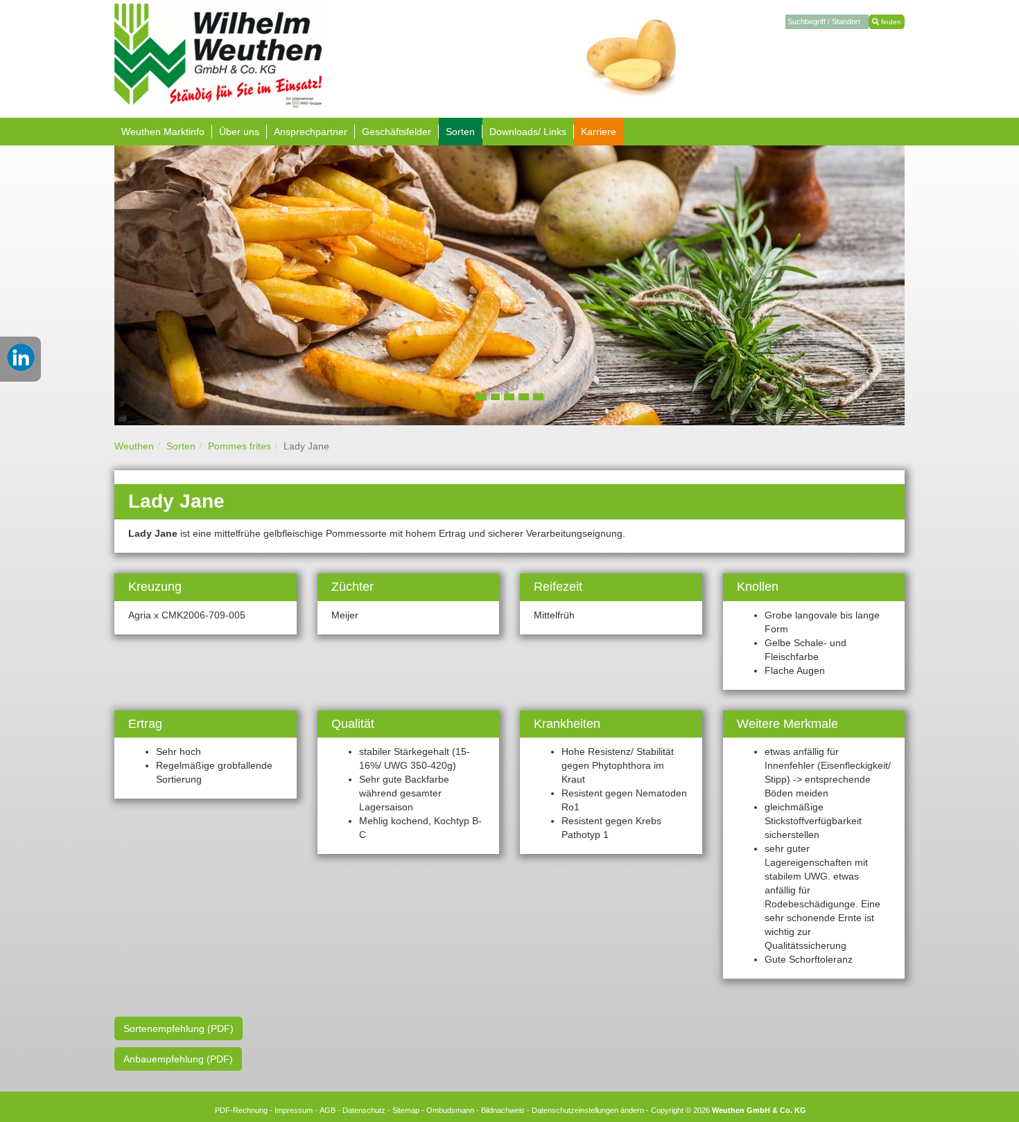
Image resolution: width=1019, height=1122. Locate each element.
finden (890, 22)
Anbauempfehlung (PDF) (178, 1059)
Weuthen (134, 446)
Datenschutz (363, 1110)
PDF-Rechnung (241, 1110)
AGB (328, 1110)
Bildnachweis (503, 1110)
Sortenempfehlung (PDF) (178, 1028)
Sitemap (405, 1110)
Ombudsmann (450, 1110)
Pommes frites (239, 446)
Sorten (180, 446)
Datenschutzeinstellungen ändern (588, 1110)
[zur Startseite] (218, 54)
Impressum (294, 1110)
